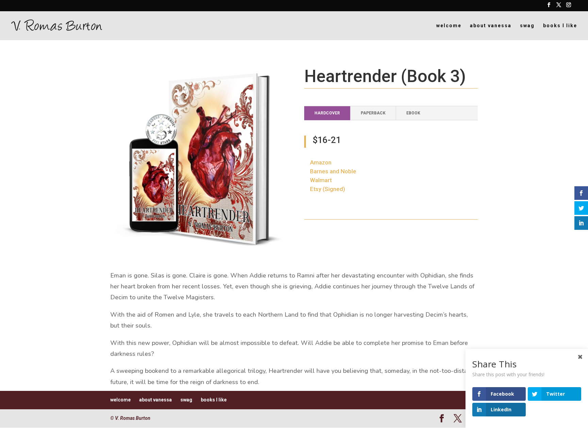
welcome (448, 25)
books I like (560, 25)
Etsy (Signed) (327, 189)
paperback (373, 113)
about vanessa (490, 25)
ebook (413, 113)
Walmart (321, 180)
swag (527, 25)
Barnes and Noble (333, 171)
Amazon (320, 162)
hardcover (327, 113)
